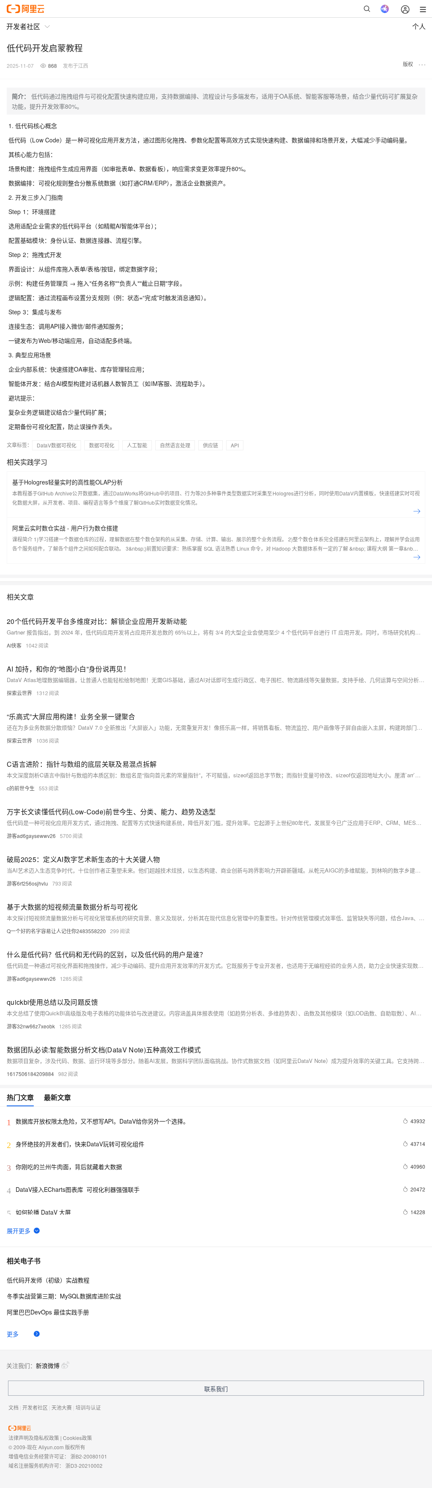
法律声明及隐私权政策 (33, 1437)
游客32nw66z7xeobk (31, 1026)
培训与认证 (88, 1407)
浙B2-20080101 (88, 1456)
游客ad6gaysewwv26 (31, 835)
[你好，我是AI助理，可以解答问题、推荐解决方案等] (385, 9)
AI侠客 (14, 645)
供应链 (210, 445)
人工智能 (137, 445)
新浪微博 (47, 1365)
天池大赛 (61, 1407)
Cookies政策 (77, 1437)
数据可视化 (101, 445)
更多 (13, 1334)
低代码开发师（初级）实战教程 (48, 1280)
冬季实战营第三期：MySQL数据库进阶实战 (64, 1296)
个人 (419, 26)
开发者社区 (35, 1407)
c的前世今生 (21, 788)
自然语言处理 (175, 445)
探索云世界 (19, 692)
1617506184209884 (30, 1073)
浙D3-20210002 (84, 1465)
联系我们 (216, 1388)
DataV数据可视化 (56, 445)
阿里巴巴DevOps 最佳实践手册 (48, 1312)
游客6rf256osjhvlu (27, 883)
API (235, 445)
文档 (13, 1407)
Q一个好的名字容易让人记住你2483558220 (56, 930)
